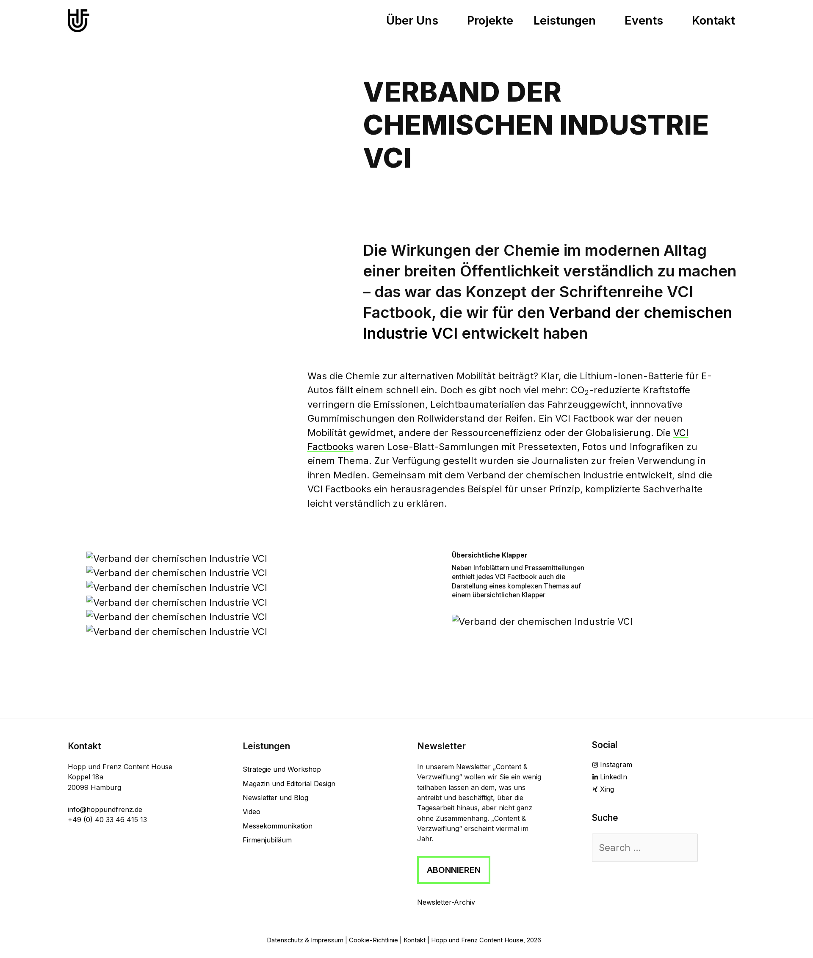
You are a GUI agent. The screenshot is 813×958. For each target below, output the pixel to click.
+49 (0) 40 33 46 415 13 (107, 819)
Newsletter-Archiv (446, 902)
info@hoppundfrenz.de (105, 809)
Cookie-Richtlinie (373, 940)
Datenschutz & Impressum (305, 940)
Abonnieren (454, 870)
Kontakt (415, 940)
